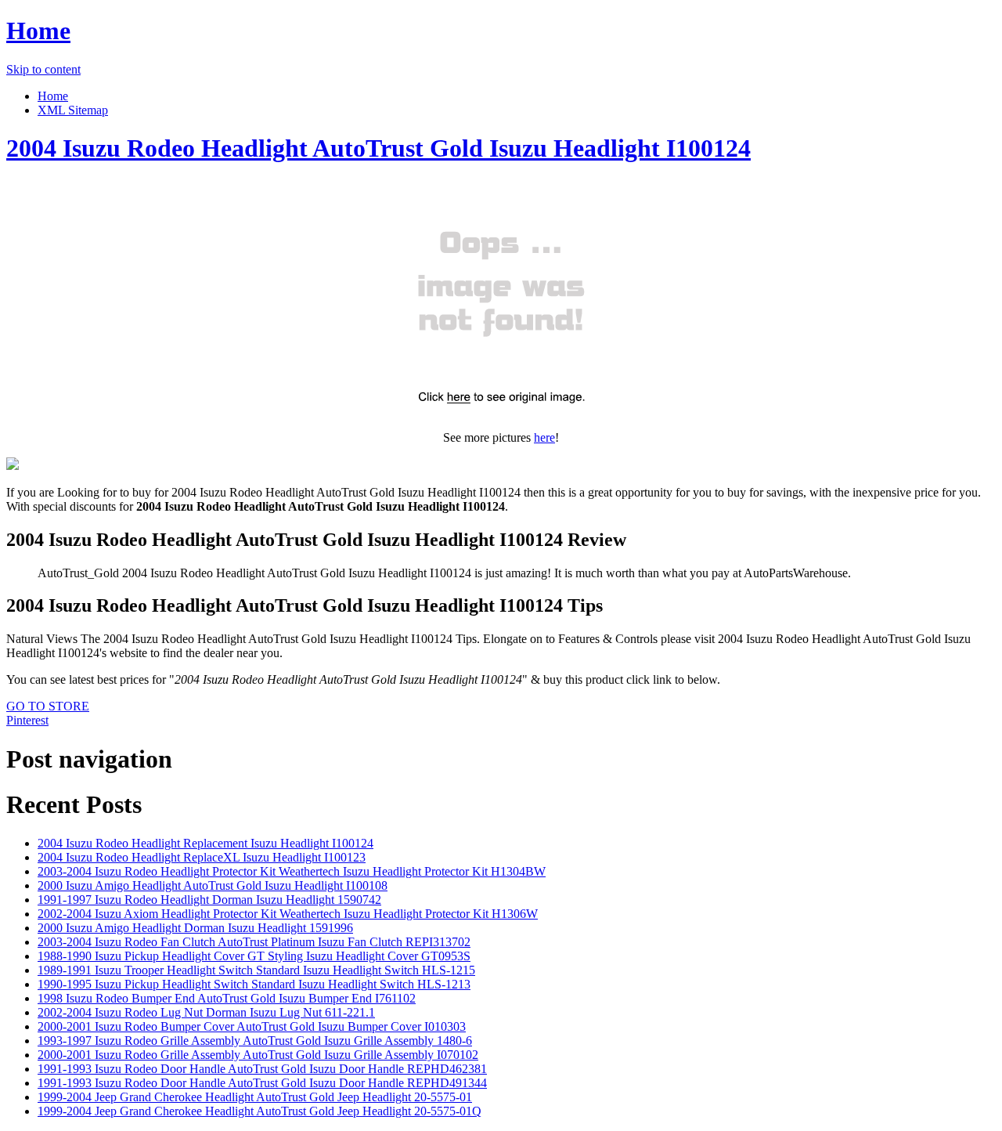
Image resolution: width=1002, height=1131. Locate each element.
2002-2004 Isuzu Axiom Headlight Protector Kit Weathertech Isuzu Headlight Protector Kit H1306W (288, 913)
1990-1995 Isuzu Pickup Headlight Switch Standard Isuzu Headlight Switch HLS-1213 (254, 984)
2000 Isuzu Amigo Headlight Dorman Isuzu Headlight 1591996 (195, 927)
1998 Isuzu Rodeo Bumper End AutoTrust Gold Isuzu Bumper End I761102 (227, 998)
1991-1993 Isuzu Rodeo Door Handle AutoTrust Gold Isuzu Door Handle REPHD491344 (262, 1082)
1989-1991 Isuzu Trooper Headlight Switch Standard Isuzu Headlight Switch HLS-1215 (256, 970)
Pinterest (27, 720)
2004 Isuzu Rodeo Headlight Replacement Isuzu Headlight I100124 (205, 843)
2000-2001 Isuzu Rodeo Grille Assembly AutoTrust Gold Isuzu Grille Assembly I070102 (258, 1054)
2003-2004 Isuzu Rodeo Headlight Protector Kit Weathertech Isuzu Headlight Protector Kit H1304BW (292, 871)
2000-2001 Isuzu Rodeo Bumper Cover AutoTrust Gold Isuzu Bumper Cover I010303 (252, 1026)
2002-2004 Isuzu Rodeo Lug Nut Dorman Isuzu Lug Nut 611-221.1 (206, 1012)
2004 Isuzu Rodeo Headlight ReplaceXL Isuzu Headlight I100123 (202, 857)
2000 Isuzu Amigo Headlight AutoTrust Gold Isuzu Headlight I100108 (212, 885)
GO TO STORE (47, 706)
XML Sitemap (73, 110)
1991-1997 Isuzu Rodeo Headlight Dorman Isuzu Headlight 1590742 (209, 899)
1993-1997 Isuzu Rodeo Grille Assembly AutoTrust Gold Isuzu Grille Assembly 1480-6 (255, 1040)
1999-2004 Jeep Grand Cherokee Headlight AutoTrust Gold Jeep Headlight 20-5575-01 (255, 1097)
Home (38, 30)
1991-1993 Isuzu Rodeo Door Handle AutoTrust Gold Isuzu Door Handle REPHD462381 (262, 1068)
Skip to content (43, 69)
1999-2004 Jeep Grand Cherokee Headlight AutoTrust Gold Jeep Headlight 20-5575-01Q (259, 1111)
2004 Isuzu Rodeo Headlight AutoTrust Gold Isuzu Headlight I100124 (378, 148)
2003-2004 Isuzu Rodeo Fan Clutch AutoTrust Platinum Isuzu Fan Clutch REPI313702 (254, 942)
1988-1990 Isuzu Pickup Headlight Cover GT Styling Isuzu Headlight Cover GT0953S (254, 956)
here (544, 437)
